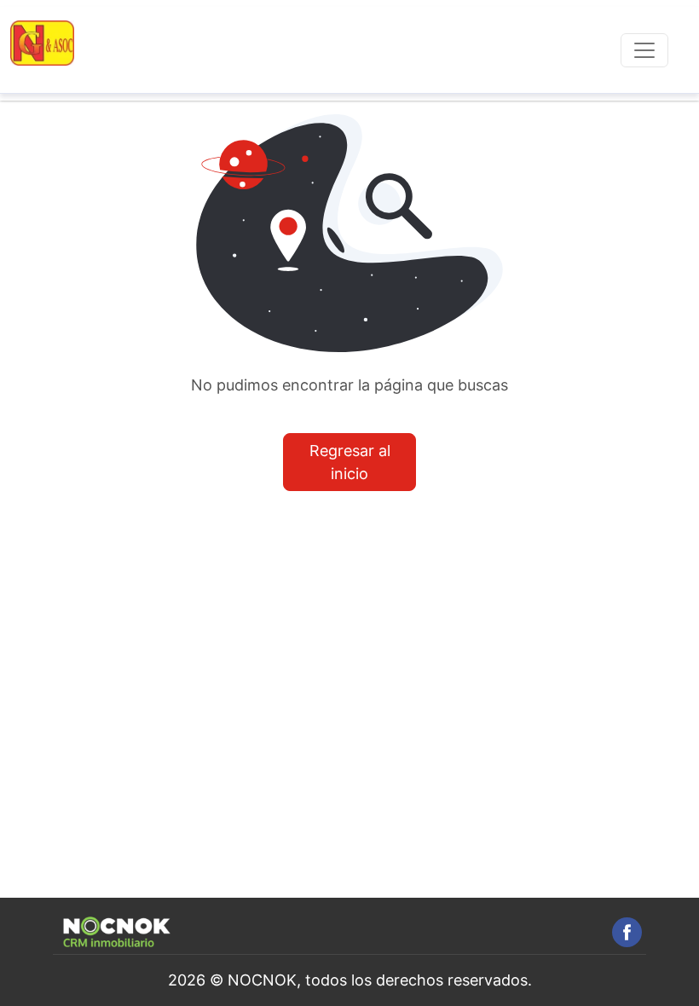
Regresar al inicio (349, 462)
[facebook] (627, 932)
